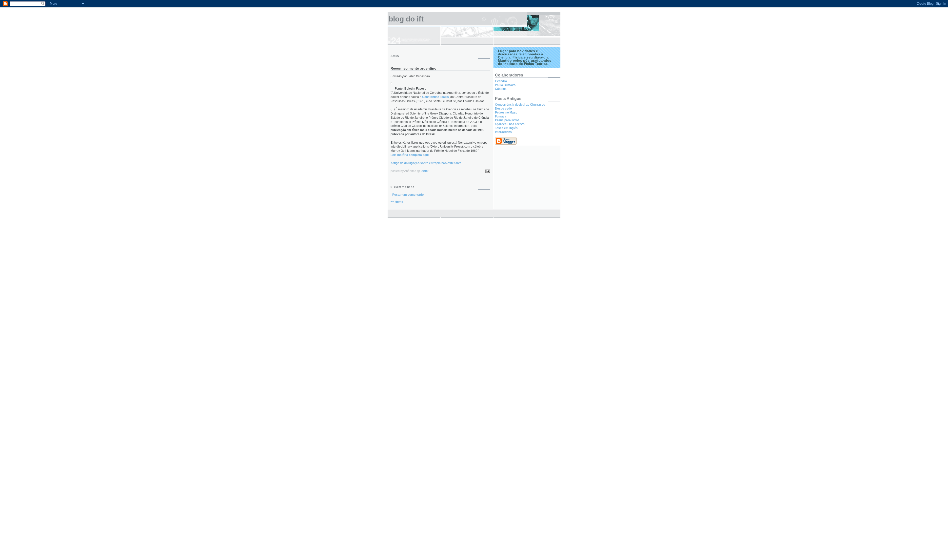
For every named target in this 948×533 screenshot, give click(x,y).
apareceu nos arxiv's (510, 124)
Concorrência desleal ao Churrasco (520, 104)
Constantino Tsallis (435, 97)
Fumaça (500, 116)
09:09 (425, 171)
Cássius (501, 89)
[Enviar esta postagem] (486, 171)
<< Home (397, 202)
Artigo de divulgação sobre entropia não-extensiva (426, 163)
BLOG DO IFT (406, 19)
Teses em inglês (506, 128)
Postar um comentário (408, 194)
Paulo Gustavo (505, 85)
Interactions (503, 132)
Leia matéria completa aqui (410, 155)
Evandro (501, 81)
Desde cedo (503, 108)
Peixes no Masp (506, 112)
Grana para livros (507, 120)
